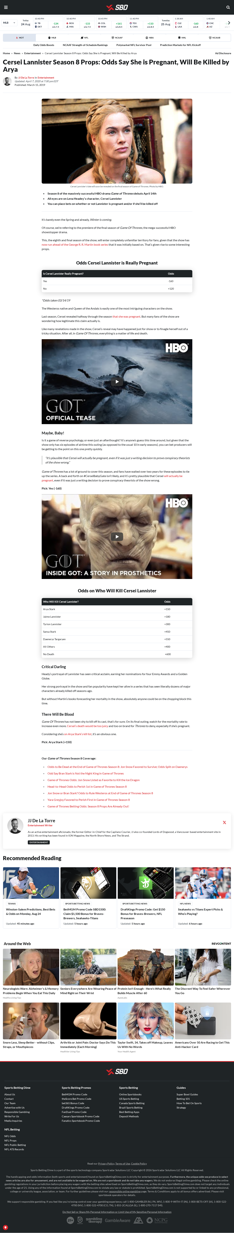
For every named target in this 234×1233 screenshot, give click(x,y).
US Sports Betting (129, 1098)
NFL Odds (10, 1136)
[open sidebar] (6, 7)
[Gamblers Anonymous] (138, 1220)
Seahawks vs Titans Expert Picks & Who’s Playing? (200, 911)
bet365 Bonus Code (73, 1103)
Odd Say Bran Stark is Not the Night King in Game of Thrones (86, 773)
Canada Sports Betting (131, 1103)
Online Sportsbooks (130, 1094)
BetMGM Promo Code (74, 1094)
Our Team (10, 1103)
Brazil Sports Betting (130, 1107)
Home (6, 53)
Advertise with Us (14, 1107)
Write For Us (11, 1116)
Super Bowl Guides (187, 1094)
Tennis (12, 903)
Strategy (181, 1107)
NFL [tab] (86, 37)
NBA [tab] (151, 37)
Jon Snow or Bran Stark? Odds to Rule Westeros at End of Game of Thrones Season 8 (100, 793)
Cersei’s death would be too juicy (87, 726)
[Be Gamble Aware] (117, 1220)
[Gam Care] (80, 1220)
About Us (9, 1094)
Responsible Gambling (17, 1111)
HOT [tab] (27, 38)
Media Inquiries (13, 1120)
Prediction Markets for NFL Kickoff (180, 44)
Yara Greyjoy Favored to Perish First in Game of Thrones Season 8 (89, 799)
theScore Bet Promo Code (76, 1098)
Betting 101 (183, 1098)
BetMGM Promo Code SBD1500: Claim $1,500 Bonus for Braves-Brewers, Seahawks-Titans (84, 914)
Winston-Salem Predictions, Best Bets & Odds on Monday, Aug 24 (30, 911)
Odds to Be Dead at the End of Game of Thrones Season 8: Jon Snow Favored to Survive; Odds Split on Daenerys (118, 766)
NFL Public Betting (15, 1144)
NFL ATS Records (14, 1149)
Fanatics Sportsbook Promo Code (81, 1120)
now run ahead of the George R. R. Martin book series (75, 244)
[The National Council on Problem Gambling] (156, 1220)
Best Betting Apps (129, 1111)
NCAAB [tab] (216, 37)
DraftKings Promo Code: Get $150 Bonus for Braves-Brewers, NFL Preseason (143, 914)
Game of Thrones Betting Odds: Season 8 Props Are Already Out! (88, 806)
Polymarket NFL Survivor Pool (133, 44)
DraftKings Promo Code (75, 1107)
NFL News (185, 903)
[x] (224, 822)
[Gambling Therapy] (94, 1220)
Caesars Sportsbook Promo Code (80, 1116)
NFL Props (10, 1140)
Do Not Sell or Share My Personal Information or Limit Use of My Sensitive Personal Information (117, 1211)
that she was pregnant (126, 316)
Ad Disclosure (223, 53)
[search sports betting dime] (228, 7)
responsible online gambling (125, 1191)
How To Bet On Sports (189, 1103)
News (17, 53)
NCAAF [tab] (119, 37)
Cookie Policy (139, 1163)
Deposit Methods (129, 1116)
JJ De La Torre (26, 77)
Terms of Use (122, 1163)
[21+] (70, 1220)
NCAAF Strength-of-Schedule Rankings (85, 44)
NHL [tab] (184, 37)
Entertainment (32, 53)
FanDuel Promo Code (74, 1111)
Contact (9, 1098)
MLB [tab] (54, 37)
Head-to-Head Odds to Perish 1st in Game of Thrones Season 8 (87, 786)
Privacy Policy (106, 1163)
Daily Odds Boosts (43, 44)
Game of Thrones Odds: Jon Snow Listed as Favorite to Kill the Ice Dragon (94, 780)
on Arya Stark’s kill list (78, 734)
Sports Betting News (77, 903)
